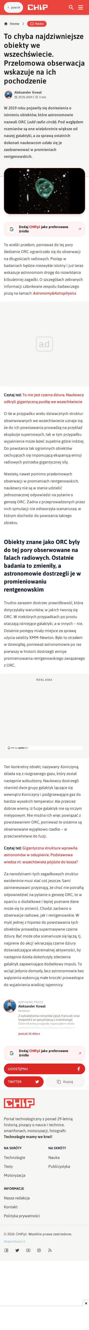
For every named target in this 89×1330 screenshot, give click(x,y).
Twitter (14, 1082)
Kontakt (11, 1207)
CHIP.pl (21, 1234)
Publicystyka (59, 1166)
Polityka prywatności (22, 1216)
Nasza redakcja (17, 1198)
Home (14, 24)
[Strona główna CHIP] (37, 7)
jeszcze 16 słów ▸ (29, 1033)
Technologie (14, 1157)
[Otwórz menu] (80, 7)
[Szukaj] (71, 7)
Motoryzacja (14, 1175)
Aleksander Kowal (28, 92)
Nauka (39, 23)
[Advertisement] (44, 714)
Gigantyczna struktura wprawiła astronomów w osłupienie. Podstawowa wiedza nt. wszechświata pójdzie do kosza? (41, 855)
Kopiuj (68, 1082)
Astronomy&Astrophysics (54, 293)
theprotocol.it (14, 1241)
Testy (8, 1166)
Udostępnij (18, 1069)
